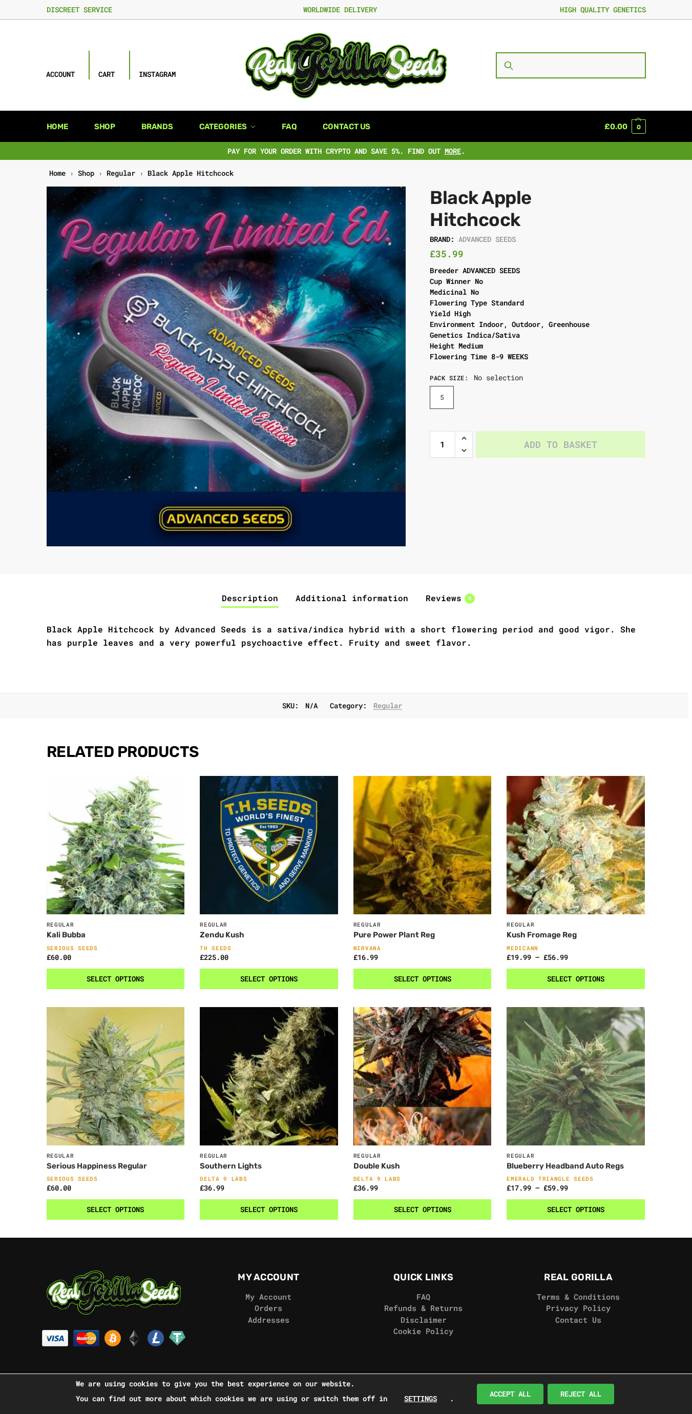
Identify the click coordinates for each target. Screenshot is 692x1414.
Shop (86, 173)
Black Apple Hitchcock (191, 173)
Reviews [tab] (448, 597)
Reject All (580, 1394)
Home (57, 173)
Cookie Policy (423, 1331)
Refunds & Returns (423, 1308)
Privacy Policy (578, 1308)
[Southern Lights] (269, 1076)
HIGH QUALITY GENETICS (603, 9)
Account (60, 74)
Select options (115, 978)
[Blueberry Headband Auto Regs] (576, 1076)
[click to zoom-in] (226, 366)
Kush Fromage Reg (542, 934)
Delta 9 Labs (223, 1178)
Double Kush (376, 1166)
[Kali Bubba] (116, 845)
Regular (121, 173)
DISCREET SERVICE (79, 9)
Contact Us (578, 1320)
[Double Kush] (422, 1076)
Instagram (157, 74)
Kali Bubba (66, 934)
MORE (453, 151)
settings (420, 1398)
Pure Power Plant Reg (394, 934)
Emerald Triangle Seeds (550, 1178)
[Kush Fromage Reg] (576, 845)
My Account (268, 1297)
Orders (268, 1308)
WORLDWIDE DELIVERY (340, 9)
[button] (624, 126)
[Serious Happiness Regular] (116, 1076)
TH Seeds (216, 948)
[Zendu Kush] (269, 845)
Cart (106, 74)
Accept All (510, 1394)
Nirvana (367, 948)
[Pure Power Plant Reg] (422, 845)
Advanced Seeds (487, 239)
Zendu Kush (222, 934)
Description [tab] (250, 597)
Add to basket (560, 444)
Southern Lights (231, 1166)
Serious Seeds (72, 948)
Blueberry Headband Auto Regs (565, 1166)
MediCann (522, 948)
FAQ (423, 1297)
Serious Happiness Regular (97, 1166)
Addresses (268, 1320)
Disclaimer (424, 1320)
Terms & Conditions (578, 1297)
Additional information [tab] (352, 597)
